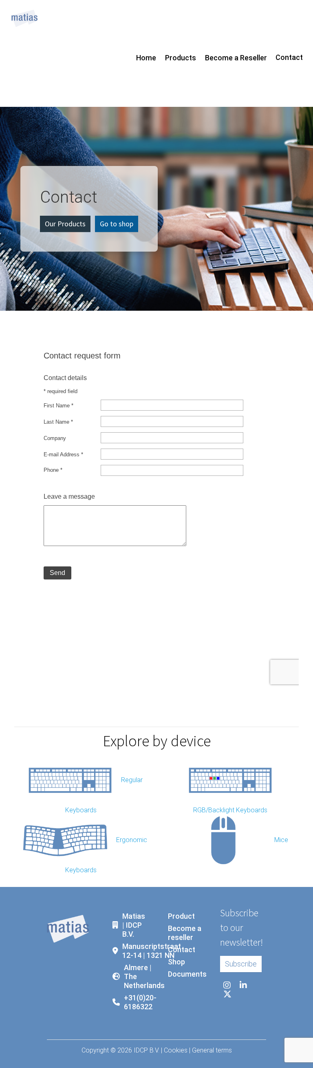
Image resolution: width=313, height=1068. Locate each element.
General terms (212, 1050)
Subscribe (241, 964)
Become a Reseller (236, 57)
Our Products (65, 223)
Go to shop (116, 223)
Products (180, 57)
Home (146, 57)
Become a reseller (184, 933)
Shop (176, 961)
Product (181, 916)
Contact (289, 57)
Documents (187, 974)
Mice (281, 840)
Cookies (175, 1050)
